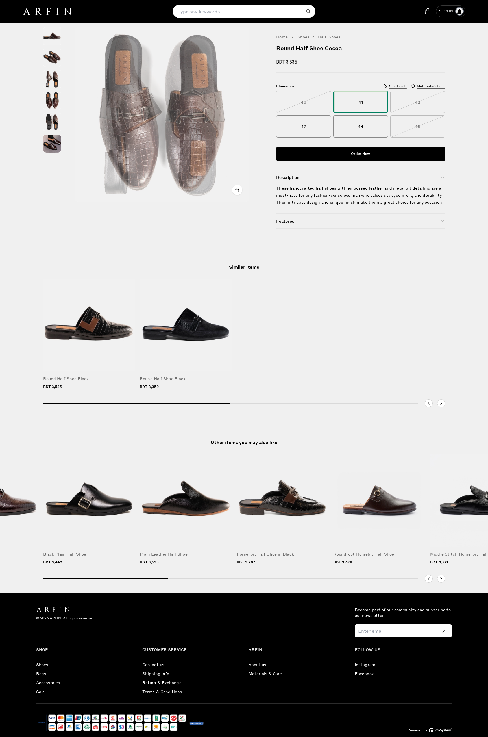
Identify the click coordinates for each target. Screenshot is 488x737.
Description (287, 177)
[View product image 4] (52, 101)
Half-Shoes (329, 36)
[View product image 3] (52, 79)
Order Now (360, 153)
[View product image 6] (52, 144)
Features (285, 221)
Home (281, 36)
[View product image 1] (52, 36)
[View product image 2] (52, 58)
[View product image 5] (52, 122)
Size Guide (398, 86)
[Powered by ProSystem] (440, 730)
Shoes (303, 36)
